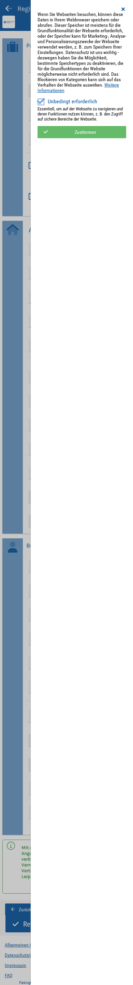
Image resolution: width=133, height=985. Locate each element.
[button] (123, 9)
